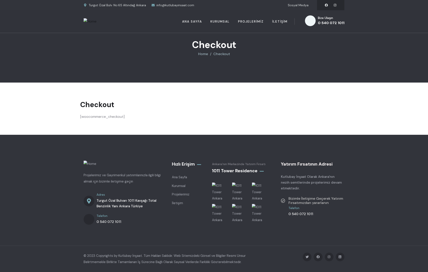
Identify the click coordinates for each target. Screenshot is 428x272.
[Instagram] (335, 5)
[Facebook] (326, 5)
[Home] (90, 21)
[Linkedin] (340, 257)
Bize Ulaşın (325, 18)
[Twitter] (307, 257)
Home (203, 54)
